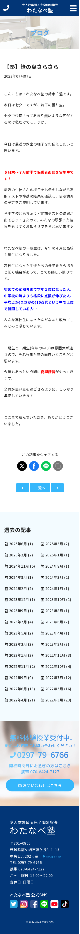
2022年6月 (18, 688)
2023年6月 (54, 621)
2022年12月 (55, 655)
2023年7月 (18, 621)
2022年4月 (18, 700)
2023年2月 (54, 644)
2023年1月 (18, 655)
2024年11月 (19, 566)
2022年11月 (19, 666)
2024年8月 (18, 577)
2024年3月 (54, 577)
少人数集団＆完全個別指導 (40, 8)
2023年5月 (18, 633)
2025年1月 (54, 555)
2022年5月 (54, 688)
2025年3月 (54, 543)
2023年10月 (55, 599)
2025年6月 (18, 543)
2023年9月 (18, 610)
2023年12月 (19, 599)
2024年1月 (54, 588)
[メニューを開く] (73, 8)
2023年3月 (18, 644)
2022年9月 (18, 677)
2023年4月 (54, 633)
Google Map (53, 856)
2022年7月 (54, 677)
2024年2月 (18, 588)
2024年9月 (54, 566)
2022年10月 (55, 666)
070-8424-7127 (44, 771)
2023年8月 (54, 610)
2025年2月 (18, 555)
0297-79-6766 (42, 755)
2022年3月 (54, 700)
